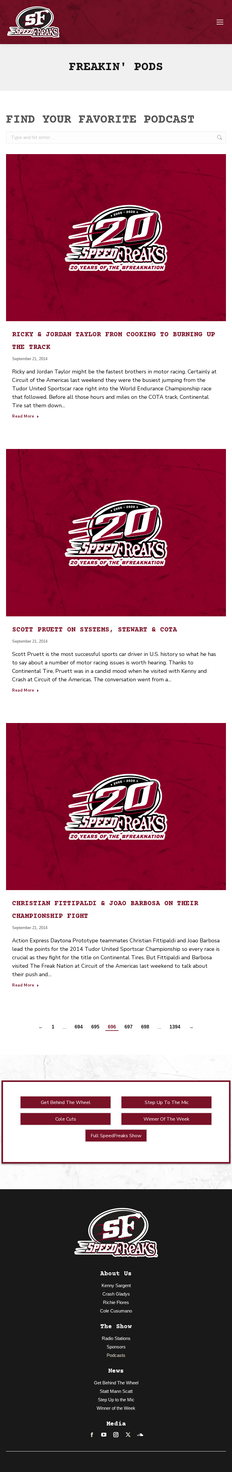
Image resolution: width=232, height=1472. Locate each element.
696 (112, 1026)
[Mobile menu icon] (220, 22)
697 (128, 1026)
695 (95, 1026)
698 (145, 1026)
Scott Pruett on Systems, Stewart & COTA (94, 630)
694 (79, 1026)
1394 (174, 1026)
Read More (23, 416)
